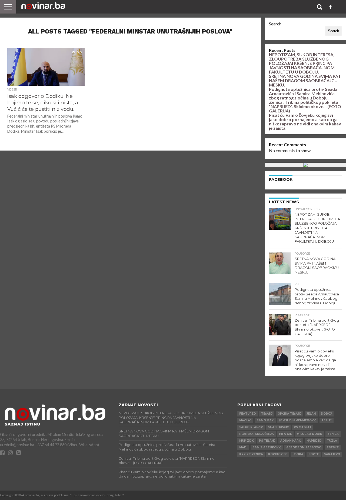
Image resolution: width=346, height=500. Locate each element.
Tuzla (332, 440)
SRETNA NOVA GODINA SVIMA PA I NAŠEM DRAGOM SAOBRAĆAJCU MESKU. (304, 80)
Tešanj (266, 413)
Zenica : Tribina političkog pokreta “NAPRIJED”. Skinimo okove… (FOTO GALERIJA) (305, 106)
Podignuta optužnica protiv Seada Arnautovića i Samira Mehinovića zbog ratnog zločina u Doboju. (303, 93)
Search (275, 23)
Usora (297, 454)
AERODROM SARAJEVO (303, 447)
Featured (247, 413)
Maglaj (245, 420)
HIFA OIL (285, 434)
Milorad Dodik (309, 434)
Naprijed (314, 440)
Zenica (333, 434)
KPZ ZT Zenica (251, 454)
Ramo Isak (265, 420)
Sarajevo (332, 454)
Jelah (311, 413)
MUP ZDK (246, 440)
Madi (243, 447)
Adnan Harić (290, 440)
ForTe (313, 454)
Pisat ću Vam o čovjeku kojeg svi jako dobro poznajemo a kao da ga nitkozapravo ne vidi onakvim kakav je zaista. (305, 121)
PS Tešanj (267, 440)
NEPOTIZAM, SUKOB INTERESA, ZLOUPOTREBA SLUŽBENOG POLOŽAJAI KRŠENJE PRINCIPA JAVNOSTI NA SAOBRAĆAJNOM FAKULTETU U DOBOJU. (302, 63)
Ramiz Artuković (266, 447)
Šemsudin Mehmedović (297, 420)
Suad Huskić (278, 427)
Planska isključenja (256, 434)
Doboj (326, 413)
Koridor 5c (277, 454)
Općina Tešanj (289, 413)
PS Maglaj (302, 427)
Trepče (333, 447)
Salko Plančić (251, 427)
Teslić (326, 420)
